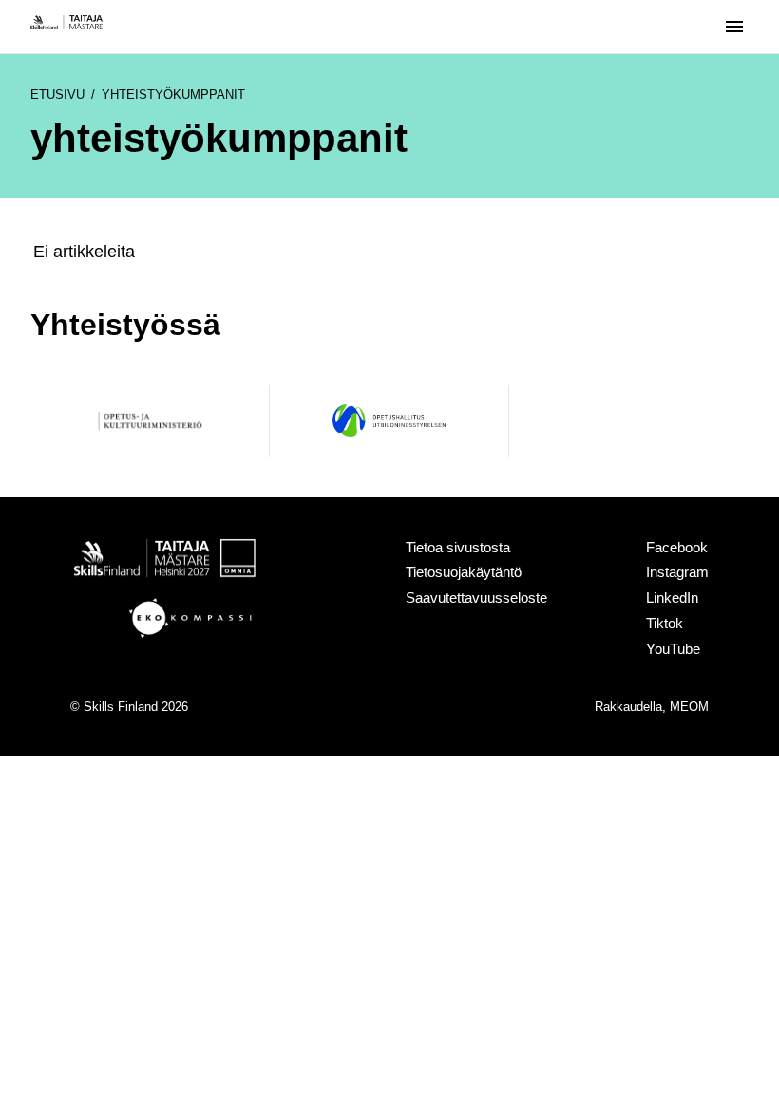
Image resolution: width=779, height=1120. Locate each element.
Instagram (677, 572)
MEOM (689, 707)
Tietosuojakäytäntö (464, 572)
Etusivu (57, 94)
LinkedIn (672, 597)
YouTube (673, 649)
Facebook (677, 547)
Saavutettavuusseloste (476, 597)
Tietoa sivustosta (458, 547)
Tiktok (664, 623)
